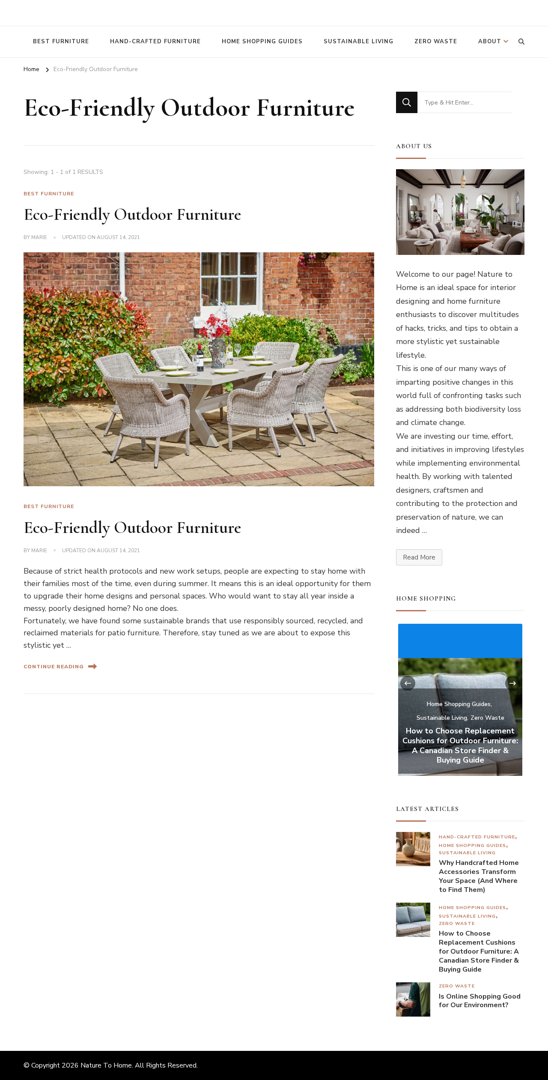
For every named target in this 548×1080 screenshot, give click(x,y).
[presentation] (407, 683)
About (489, 41)
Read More (419, 557)
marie (39, 237)
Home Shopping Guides (262, 41)
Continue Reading (54, 666)
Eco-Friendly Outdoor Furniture (132, 214)
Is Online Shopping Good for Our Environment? (480, 1001)
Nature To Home (106, 1065)
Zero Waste (435, 41)
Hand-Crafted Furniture (155, 41)
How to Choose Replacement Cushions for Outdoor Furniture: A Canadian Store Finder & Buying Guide (460, 745)
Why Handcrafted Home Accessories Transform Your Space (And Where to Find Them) (479, 876)
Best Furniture (61, 41)
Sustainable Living (358, 41)
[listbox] (460, 699)
